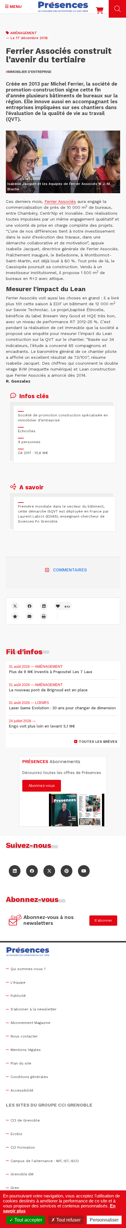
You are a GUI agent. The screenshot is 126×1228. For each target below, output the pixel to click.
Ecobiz (16, 1134)
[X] (15, 606)
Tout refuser (68, 1219)
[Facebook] (29, 606)
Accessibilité (22, 1090)
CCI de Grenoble (25, 1120)
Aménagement (23, 33)
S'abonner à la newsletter (34, 1009)
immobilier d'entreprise (28, 72)
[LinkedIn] (15, 871)
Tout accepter (27, 1219)
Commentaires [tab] (70, 570)
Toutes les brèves (98, 742)
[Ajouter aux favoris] (15, 616)
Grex (15, 1188)
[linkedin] (43, 606)
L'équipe (18, 982)
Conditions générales (29, 1077)
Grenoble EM (22, 1174)
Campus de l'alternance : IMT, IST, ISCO (45, 1161)
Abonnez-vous (41, 785)
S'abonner (103, 920)
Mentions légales (26, 1050)
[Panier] (99, 12)
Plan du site (21, 1063)
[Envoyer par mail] (29, 616)
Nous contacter (24, 1036)
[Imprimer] (43, 616)
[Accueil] (63, 7)
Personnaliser (104, 1219)
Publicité (18, 996)
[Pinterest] (66, 871)
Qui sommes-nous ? (28, 969)
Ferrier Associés (60, 201)
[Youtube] (84, 871)
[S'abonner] (15, 920)
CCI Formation (23, 1147)
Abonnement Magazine (30, 1023)
